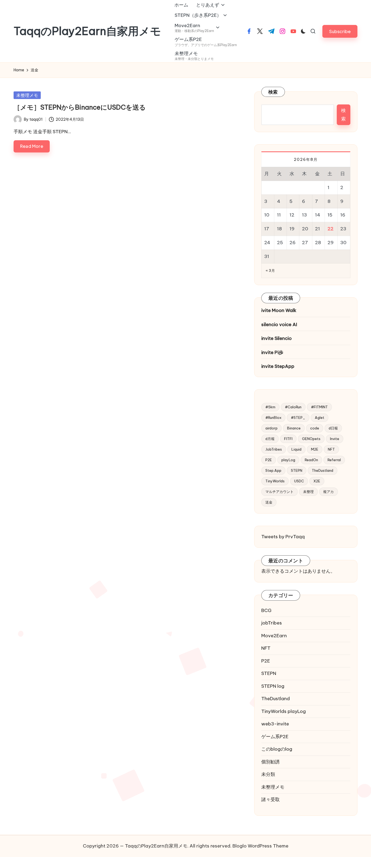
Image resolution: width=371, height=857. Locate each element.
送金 (268, 502)
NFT (331, 449)
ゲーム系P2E (274, 737)
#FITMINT (319, 407)
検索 (273, 92)
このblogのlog (276, 749)
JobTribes (273, 449)
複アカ (328, 491)
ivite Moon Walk (278, 310)
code (314, 428)
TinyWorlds (275, 481)
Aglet (319, 417)
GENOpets (311, 439)
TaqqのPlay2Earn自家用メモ (87, 31)
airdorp (271, 428)
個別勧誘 (270, 762)
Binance (294, 428)
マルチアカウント (279, 491)
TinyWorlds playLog (283, 711)
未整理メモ (27, 95)
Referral (334, 460)
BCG (266, 610)
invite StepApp (277, 366)
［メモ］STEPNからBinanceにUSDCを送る (80, 107)
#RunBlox (273, 417)
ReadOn (311, 460)
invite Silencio (276, 338)
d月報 (270, 439)
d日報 (333, 428)
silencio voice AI (279, 324)
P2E (268, 460)
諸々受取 (270, 799)
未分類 (268, 774)
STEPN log (272, 686)
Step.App (273, 470)
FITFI (288, 439)
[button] (339, 31)
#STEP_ (298, 417)
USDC (299, 481)
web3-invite (275, 724)
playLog (288, 460)
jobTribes (271, 623)
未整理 (308, 491)
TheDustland (322, 470)
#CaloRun (293, 407)
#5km (270, 407)
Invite (334, 439)
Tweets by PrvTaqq (283, 537)
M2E (314, 449)
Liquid (296, 449)
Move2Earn (274, 636)
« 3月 (270, 270)
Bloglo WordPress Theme (260, 846)
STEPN (296, 470)
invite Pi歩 (272, 352)
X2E (316, 481)
